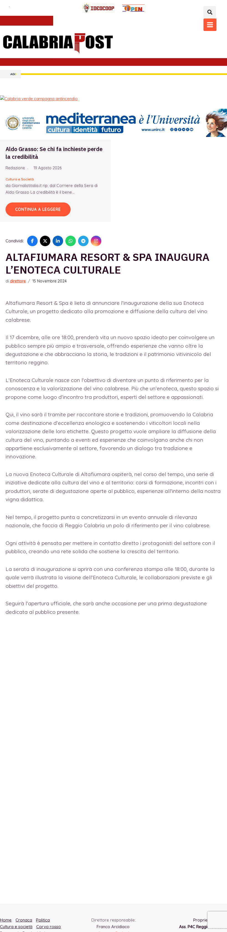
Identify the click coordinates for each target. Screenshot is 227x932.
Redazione (15, 167)
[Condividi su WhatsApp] (70, 241)
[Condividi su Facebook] (32, 241)
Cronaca (24, 920)
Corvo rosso (48, 926)
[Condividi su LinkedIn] (58, 241)
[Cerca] (209, 12)
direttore (18, 281)
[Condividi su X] (45, 241)
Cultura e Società (20, 179)
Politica (43, 920)
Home (6, 920)
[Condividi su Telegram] (83, 241)
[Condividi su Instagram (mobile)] (96, 241)
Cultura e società (16, 926)
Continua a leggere (38, 209)
